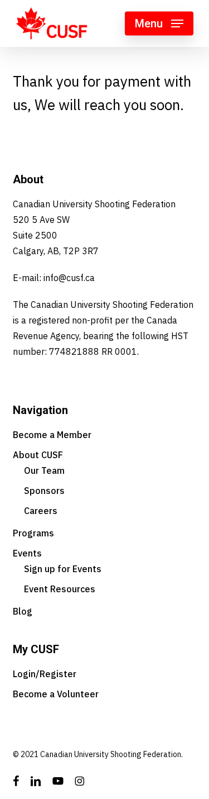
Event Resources (59, 589)
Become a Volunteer (56, 694)
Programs (33, 533)
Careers (40, 510)
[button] (159, 23)
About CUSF (38, 454)
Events (27, 553)
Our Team (44, 470)
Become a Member (52, 434)
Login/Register (44, 673)
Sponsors (44, 490)
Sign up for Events (62, 568)
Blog (22, 611)
